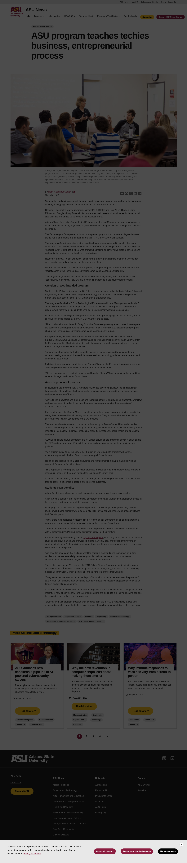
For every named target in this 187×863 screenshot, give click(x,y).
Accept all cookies (105, 851)
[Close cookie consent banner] (181, 845)
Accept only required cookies (137, 851)
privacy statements (32, 853)
